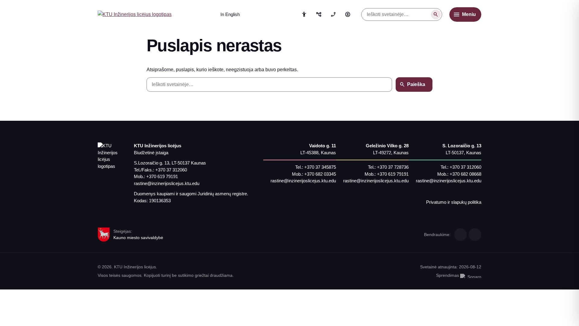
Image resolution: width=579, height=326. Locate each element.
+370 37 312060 (171, 169)
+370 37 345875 (320, 167)
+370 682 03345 (320, 174)
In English (230, 14)
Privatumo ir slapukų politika (453, 202)
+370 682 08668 (465, 174)
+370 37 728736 (393, 167)
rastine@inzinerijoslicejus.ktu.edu (166, 183)
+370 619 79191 (162, 176)
